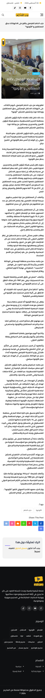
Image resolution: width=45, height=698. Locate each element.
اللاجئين (14, 630)
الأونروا (39, 510)
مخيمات (31, 642)
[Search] (3, 15)
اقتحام (39, 630)
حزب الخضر (27, 510)
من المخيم (11, 648)
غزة (21, 636)
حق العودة (38, 636)
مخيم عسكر (23, 648)
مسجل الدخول (21, 548)
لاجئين (39, 642)
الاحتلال (23, 630)
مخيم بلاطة (20, 642)
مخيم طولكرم (36, 648)
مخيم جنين (8, 642)
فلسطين (14, 636)
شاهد (28, 636)
